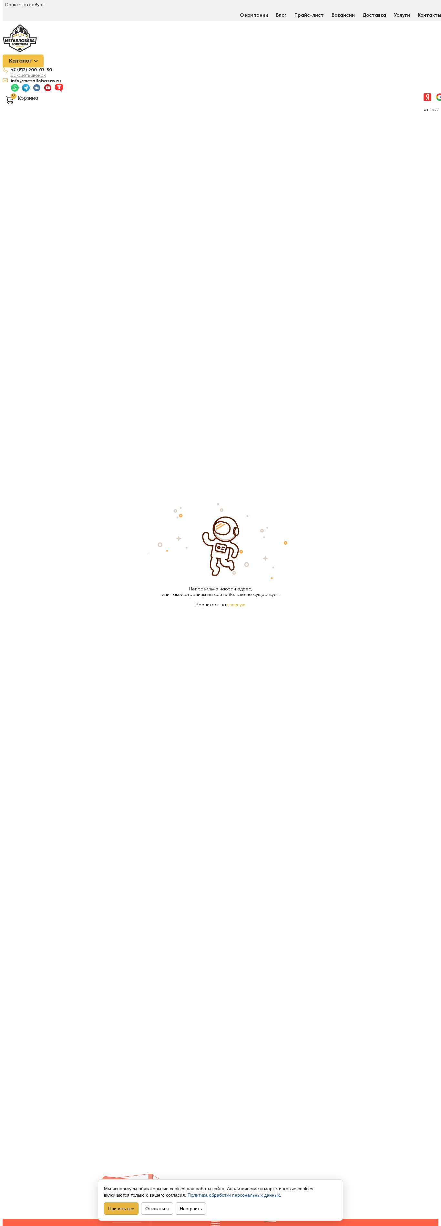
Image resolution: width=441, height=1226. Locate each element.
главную (236, 605)
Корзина (28, 98)
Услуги (402, 15)
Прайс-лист (309, 15)
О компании (254, 15)
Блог (281, 15)
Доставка (374, 15)
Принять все (121, 1208)
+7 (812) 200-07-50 (31, 70)
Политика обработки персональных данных (234, 1195)
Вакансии (343, 15)
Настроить (191, 1208)
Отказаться (157, 1208)
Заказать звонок (28, 75)
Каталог (20, 61)
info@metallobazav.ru (36, 81)
